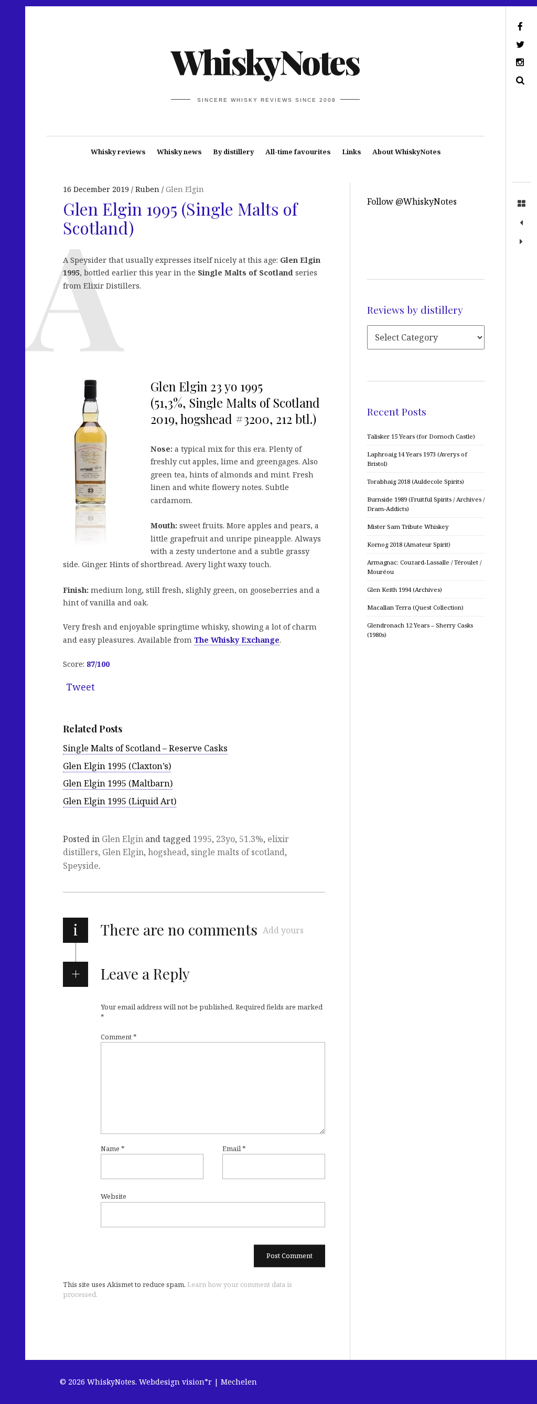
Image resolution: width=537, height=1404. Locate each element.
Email (233, 1148)
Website (113, 1196)
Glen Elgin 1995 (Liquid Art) (119, 801)
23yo (225, 839)
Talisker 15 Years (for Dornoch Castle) (421, 436)
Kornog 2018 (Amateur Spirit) (408, 544)
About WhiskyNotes (406, 151)
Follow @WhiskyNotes (412, 201)
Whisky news (179, 151)
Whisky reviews (118, 151)
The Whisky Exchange (237, 640)
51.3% (251, 839)
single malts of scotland (238, 852)
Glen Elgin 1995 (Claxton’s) (117, 766)
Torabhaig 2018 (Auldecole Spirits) (415, 481)
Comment (118, 1036)
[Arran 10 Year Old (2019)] (521, 223)
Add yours (283, 930)
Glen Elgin (185, 189)
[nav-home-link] (521, 204)
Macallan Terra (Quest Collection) (415, 607)
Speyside (81, 865)
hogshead (167, 852)
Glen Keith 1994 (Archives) (404, 589)
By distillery (233, 151)
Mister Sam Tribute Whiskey (408, 526)
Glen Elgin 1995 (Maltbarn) (118, 783)
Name (112, 1148)
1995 (202, 839)
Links (351, 151)
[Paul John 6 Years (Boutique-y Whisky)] (521, 241)
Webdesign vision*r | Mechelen (198, 1382)
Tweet (80, 686)
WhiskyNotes (265, 61)
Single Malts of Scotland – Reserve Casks (145, 748)
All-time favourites (297, 151)
